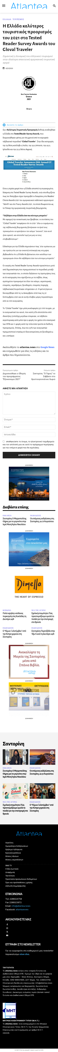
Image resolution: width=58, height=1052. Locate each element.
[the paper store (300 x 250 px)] (29, 715)
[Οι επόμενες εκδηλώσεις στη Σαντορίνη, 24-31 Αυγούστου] (42, 757)
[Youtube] (7, 935)
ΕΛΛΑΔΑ (7, 19)
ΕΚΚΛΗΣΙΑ (7, 515)
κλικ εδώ (24, 954)
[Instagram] (7, 928)
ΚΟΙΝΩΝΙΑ (7, 610)
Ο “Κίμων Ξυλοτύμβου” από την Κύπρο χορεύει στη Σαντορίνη (14, 634)
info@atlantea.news (21, 906)
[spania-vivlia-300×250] (29, 678)
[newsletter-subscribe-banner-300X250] (29, 565)
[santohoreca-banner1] (29, 603)
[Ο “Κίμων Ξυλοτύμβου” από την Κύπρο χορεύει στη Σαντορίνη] (42, 791)
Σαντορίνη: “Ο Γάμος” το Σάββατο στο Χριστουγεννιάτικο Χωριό (43, 376)
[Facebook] (19, 115)
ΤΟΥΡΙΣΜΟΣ (18, 19)
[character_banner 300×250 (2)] (29, 500)
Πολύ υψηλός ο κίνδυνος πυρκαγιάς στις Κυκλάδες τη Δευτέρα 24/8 (14, 616)
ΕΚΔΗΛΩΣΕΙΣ (35, 515)
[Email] (38, 115)
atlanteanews (22, 909)
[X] (26, 115)
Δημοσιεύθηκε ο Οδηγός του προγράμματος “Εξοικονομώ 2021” (14, 376)
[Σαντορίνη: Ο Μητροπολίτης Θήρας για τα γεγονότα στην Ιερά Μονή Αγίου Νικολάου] (15, 757)
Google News (47, 347)
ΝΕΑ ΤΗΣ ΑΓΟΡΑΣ (38, 610)
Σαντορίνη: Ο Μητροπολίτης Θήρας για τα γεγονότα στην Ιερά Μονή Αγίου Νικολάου (14, 521)
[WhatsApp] (32, 115)
